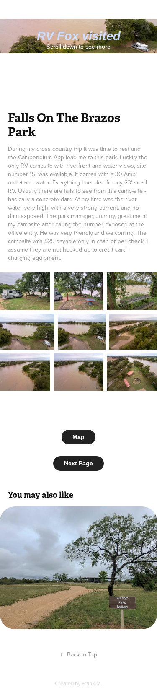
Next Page (78, 463)
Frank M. (92, 683)
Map (78, 436)
